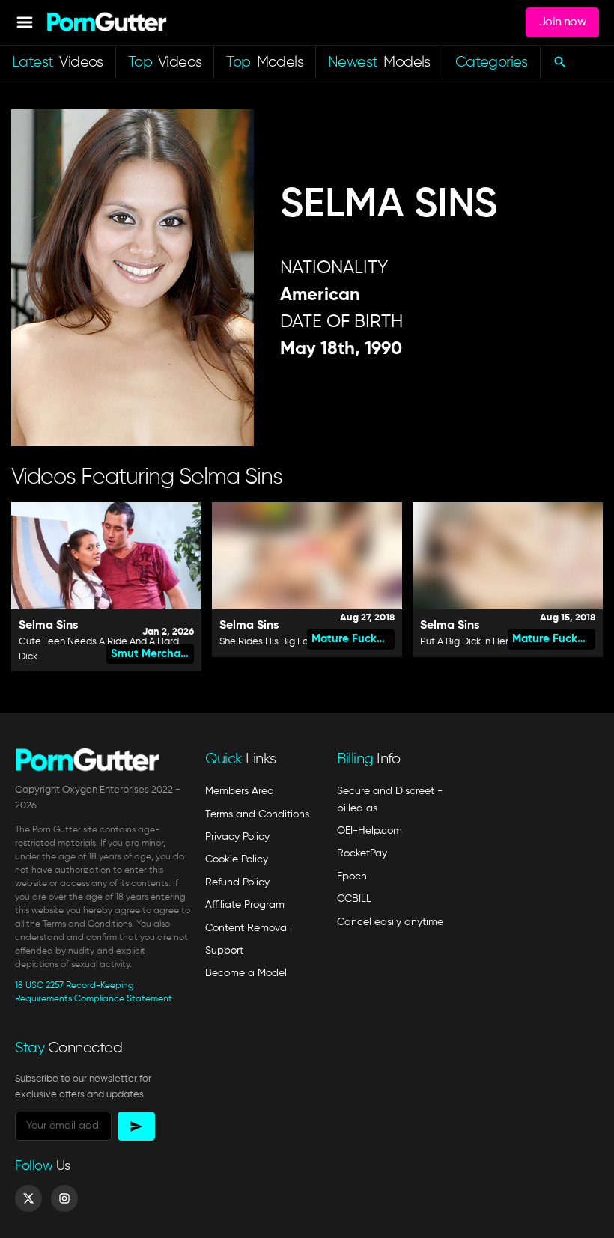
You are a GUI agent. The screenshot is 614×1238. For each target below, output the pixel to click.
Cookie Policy (236, 859)
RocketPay (362, 853)
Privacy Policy (237, 837)
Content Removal (247, 928)
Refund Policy (237, 882)
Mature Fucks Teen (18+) (353, 638)
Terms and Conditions (257, 814)
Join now (562, 22)
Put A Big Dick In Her (464, 642)
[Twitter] (28, 1198)
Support (224, 950)
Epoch (352, 876)
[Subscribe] (136, 1126)
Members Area (239, 791)
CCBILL (354, 899)
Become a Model (246, 973)
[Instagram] (64, 1198)
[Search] (560, 62)
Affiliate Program (245, 905)
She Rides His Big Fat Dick (276, 642)
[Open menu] (24, 22)
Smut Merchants (152, 653)
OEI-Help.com (369, 831)
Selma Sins (48, 626)
